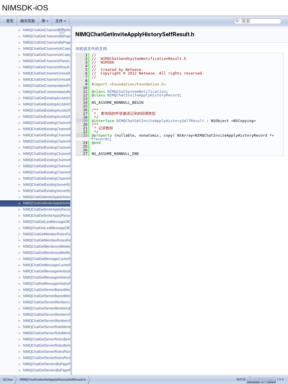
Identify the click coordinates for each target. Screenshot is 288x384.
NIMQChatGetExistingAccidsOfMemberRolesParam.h (64, 110)
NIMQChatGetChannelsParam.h (47, 61)
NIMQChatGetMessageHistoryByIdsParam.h (57, 271)
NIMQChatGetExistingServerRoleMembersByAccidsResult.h (69, 191)
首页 (10, 21)
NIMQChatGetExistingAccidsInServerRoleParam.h (61, 98)
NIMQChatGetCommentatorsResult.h (51, 92)
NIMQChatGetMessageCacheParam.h (52, 259)
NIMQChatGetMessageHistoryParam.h (52, 277)
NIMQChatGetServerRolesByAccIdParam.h (56, 339)
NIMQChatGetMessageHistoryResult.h (52, 284)
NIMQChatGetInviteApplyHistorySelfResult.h (57, 203)
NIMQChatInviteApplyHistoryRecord (143, 95)
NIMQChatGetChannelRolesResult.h (51, 30)
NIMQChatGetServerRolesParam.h (49, 352)
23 (81, 135)
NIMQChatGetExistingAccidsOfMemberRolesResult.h (63, 117)
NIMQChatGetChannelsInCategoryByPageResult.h (62, 55)
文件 (59, 21)
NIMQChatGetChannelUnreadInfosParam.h (56, 73)
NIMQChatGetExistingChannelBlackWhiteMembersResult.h (68, 129)
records (101, 139)
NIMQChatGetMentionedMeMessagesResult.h (58, 253)
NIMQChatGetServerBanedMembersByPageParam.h (63, 290)
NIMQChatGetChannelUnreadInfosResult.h (56, 80)
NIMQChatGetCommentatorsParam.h (51, 86)
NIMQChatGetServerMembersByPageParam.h (58, 308)
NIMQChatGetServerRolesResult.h (49, 358)
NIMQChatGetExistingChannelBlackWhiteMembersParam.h (68, 123)
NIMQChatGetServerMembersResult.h (52, 321)
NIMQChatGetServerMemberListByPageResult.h (60, 302)
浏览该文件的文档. (91, 48)
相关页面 (27, 21)
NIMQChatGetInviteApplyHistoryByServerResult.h (61, 197)
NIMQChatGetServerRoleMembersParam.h (56, 327)
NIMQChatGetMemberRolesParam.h (51, 234)
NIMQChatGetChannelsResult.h (47, 67)
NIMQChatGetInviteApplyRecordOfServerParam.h (61, 216)
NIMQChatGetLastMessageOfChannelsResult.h (59, 228)
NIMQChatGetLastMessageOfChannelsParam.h (59, 222)
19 (81, 121)
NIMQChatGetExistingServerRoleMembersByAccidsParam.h (69, 185)
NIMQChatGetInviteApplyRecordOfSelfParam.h (59, 209)
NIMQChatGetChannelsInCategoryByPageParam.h (62, 49)
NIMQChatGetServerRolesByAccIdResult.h (56, 345)
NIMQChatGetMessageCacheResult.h (52, 265)
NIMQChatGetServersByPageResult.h (52, 370)
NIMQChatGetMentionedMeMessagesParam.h (58, 247)
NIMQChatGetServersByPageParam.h (52, 364)
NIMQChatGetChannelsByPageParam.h (53, 36)
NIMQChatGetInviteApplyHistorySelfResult (160, 121)
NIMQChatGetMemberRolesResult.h (51, 240)
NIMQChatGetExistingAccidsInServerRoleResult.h (61, 104)
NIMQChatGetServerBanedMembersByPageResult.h (63, 296)
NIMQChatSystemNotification (136, 91)
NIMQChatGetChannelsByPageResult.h (53, 42)
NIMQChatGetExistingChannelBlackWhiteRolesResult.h (66, 141)
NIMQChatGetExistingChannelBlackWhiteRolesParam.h (66, 135)
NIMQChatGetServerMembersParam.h (52, 315)
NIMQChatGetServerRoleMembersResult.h (56, 333)
